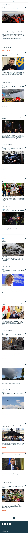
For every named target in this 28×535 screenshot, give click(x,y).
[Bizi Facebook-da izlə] (5, 534)
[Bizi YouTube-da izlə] (17, 534)
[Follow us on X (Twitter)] (5, 524)
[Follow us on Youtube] (7, 524)
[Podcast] (10, 524)
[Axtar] (23, 534)
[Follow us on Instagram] (4, 524)
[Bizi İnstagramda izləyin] (11, 534)
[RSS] (9, 524)
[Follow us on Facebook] (2, 524)
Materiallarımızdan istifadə (5, 531)
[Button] (4, 47)
